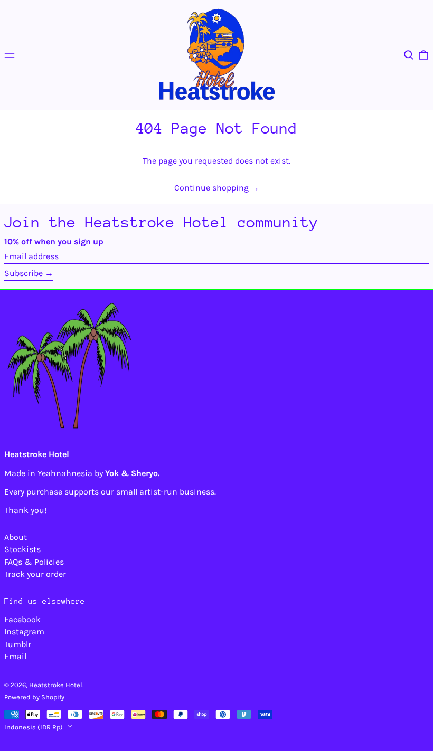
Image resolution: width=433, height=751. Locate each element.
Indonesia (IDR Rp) (34, 727)
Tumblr (17, 644)
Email (15, 656)
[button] (408, 54)
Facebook (22, 619)
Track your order (35, 574)
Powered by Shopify (34, 697)
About (15, 537)
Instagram (24, 631)
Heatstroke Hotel (55, 685)
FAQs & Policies (34, 562)
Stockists (22, 549)
